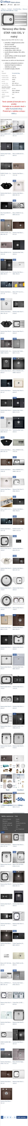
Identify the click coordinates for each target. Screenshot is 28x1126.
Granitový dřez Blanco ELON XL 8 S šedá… (11, 1061)
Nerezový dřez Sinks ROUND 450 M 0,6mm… (11, 588)
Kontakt (17, 819)
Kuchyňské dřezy (16, 73)
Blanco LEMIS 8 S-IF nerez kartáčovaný (10, 509)
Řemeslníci (5, 821)
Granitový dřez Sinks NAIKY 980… (8, 193)
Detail (10, 135)
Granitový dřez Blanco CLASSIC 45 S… (10, 1022)
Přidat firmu (5, 829)
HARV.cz (14, 113)
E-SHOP (18, 4)
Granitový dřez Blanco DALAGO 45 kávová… (11, 1101)
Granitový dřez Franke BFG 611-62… (9, 627)
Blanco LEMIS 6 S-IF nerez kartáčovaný (10, 134)
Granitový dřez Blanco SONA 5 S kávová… (10, 1081)
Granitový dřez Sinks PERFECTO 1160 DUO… (11, 904)
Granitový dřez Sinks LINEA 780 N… (9, 410)
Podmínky (5, 827)
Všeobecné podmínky (21, 823)
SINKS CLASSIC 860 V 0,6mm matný (9, 1042)
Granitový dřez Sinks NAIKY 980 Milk (9, 568)
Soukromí (18, 825)
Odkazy (17, 821)
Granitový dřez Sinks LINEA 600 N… (9, 647)
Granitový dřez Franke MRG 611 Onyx (9, 153)
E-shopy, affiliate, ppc (7, 825)
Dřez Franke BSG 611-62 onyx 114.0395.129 (11, 213)
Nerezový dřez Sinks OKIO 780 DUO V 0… (10, 706)
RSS (17, 827)
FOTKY (4, 4)
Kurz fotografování (20, 829)
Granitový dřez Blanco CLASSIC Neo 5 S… (10, 469)
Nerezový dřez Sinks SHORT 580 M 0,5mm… (11, 884)
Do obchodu (4, 135)
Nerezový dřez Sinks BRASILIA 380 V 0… (10, 746)
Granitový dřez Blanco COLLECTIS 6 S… (10, 292)
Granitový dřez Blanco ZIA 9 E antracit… (10, 450)
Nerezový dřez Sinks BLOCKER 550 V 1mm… (11, 667)
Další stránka (21, 1117)
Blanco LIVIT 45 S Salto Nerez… (8, 963)
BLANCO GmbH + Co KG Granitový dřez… (10, 173)
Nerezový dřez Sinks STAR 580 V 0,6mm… (10, 726)
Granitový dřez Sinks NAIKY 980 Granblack (10, 331)
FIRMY (11, 4)
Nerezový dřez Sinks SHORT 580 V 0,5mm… (11, 548)
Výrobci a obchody (7, 819)
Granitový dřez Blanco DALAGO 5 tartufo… (10, 844)
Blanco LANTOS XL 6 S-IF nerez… (8, 983)
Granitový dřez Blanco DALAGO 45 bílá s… (10, 311)
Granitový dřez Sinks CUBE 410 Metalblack (10, 371)
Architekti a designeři (7, 823)
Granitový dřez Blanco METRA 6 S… (9, 923)
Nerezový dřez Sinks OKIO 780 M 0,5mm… (10, 1002)
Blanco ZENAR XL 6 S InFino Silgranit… (10, 252)
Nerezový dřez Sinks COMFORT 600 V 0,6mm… (12, 686)
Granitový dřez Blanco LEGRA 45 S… (9, 390)
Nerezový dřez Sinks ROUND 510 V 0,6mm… (11, 607)
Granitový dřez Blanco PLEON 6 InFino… (10, 489)
